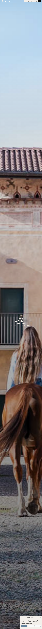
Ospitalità (20, 327)
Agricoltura (14, 327)
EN (28, 1)
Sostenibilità (27, 327)
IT (25, 1)
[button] (40, 617)
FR (31, 1)
